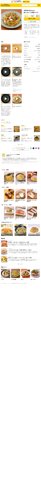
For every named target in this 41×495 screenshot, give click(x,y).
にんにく (25, 52)
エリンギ (25, 48)
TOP (2, 283)
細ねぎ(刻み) (26, 61)
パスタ (8, 283)
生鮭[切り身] (26, 46)
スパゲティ (26, 44)
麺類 (5, 283)
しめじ (25, 50)
